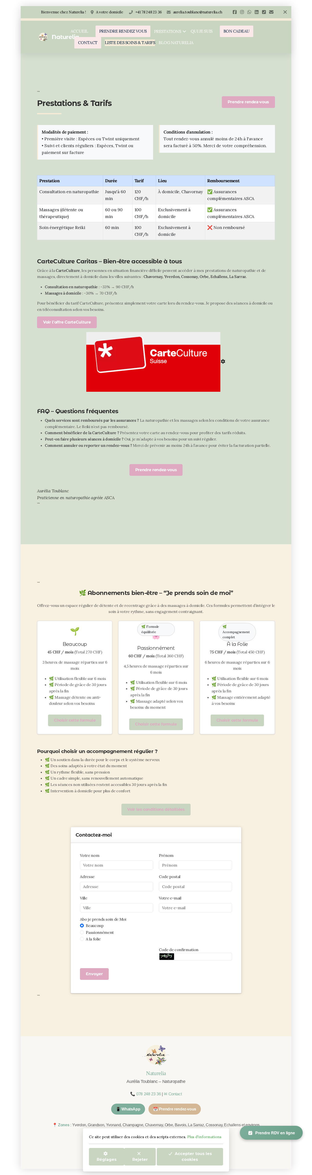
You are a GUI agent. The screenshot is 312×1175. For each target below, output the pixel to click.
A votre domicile (110, 12)
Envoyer (94, 974)
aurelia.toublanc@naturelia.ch (197, 12)
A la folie (93, 938)
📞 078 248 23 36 (145, 1094)
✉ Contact (173, 1094)
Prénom (166, 855)
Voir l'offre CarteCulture (67, 322)
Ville (83, 898)
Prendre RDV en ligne (275, 1133)
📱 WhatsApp (128, 1109)
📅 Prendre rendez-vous (174, 1109)
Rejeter (140, 1159)
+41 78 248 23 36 (148, 12)
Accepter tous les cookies (193, 1156)
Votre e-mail (170, 898)
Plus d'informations (204, 1137)
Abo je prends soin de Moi (103, 919)
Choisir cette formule (75, 720)
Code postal (169, 876)
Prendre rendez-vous (248, 102)
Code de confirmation (178, 949)
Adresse (87, 876)
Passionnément (100, 932)
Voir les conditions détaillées (156, 809)
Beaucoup (94, 925)
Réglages (107, 1159)
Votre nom (89, 855)
